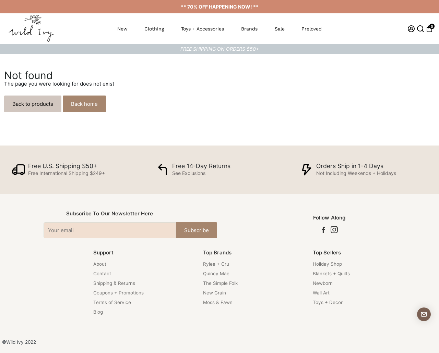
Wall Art (321, 292)
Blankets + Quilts (331, 273)
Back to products (32, 104)
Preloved (311, 28)
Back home (84, 104)
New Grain (214, 292)
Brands (249, 28)
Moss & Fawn (218, 302)
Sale (280, 28)
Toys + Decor (328, 302)
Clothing (154, 28)
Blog (98, 312)
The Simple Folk (220, 283)
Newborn (323, 283)
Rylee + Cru (216, 264)
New (122, 28)
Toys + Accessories (202, 28)
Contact (102, 273)
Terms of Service (112, 302)
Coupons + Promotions (118, 292)
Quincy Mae (216, 273)
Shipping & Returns (114, 283)
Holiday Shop (327, 264)
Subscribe (196, 230)
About (99, 264)
